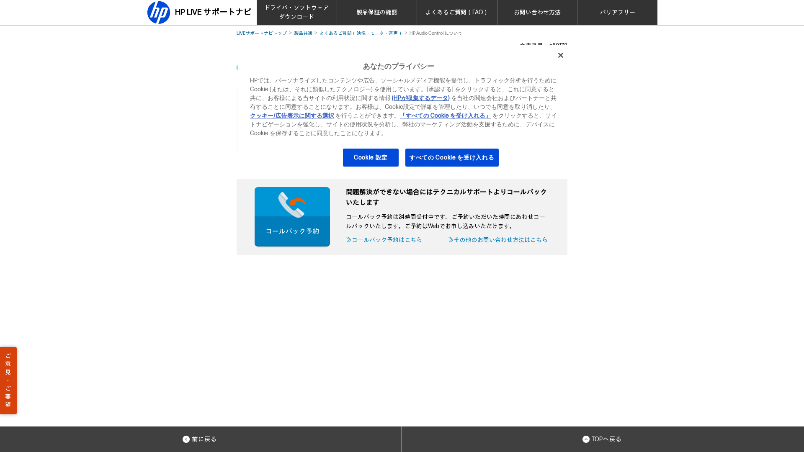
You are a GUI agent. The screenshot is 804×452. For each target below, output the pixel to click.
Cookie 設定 (371, 157)
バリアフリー (617, 12)
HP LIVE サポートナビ (213, 12)
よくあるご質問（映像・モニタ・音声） (361, 33)
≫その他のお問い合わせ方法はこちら (498, 240)
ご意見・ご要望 (8, 380)
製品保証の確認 (376, 12)
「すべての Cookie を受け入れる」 (445, 115)
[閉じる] (560, 55)
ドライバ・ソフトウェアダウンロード (296, 12)
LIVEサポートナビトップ (262, 33)
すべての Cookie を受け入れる (452, 157)
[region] (404, 111)
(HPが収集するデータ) (421, 98)
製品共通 (303, 33)
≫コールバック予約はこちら (384, 240)
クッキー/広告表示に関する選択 (292, 115)
